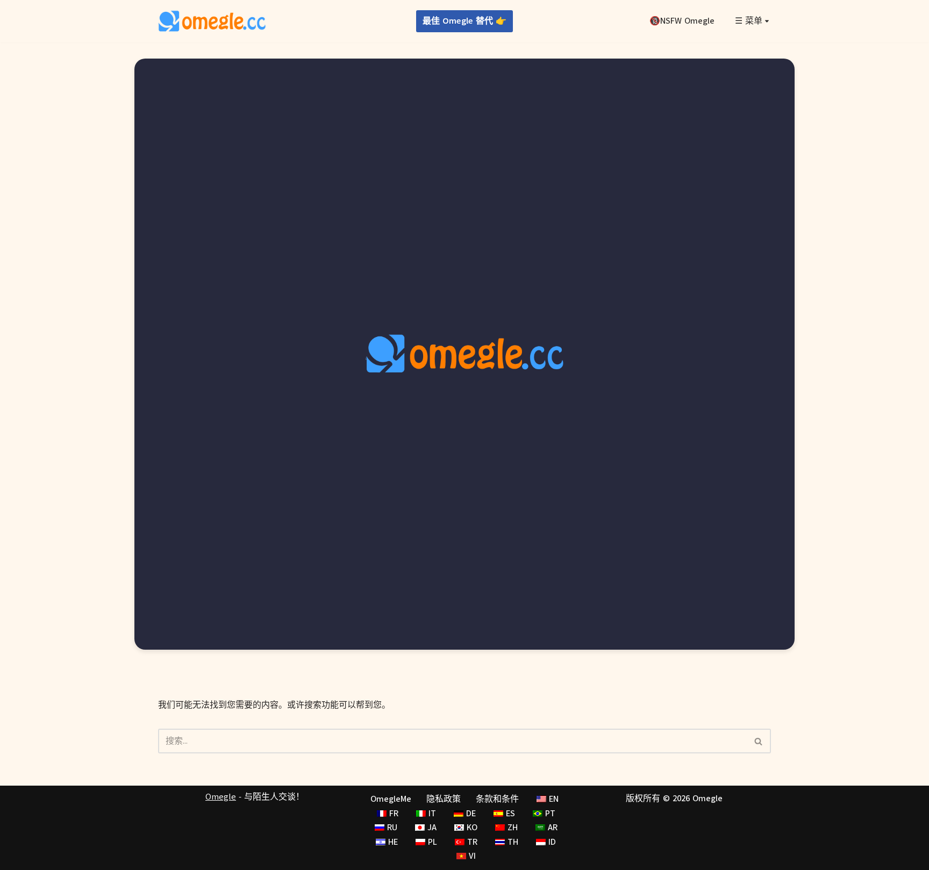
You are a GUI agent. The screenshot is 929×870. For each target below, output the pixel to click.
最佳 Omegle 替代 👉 (464, 21)
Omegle (220, 797)
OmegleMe (390, 799)
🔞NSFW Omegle (681, 21)
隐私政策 (443, 799)
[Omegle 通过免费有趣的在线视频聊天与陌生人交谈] (212, 21)
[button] (767, 21)
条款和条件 (497, 799)
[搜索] (759, 741)
